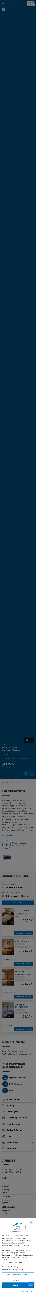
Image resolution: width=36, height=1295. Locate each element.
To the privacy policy (26, 1291)
